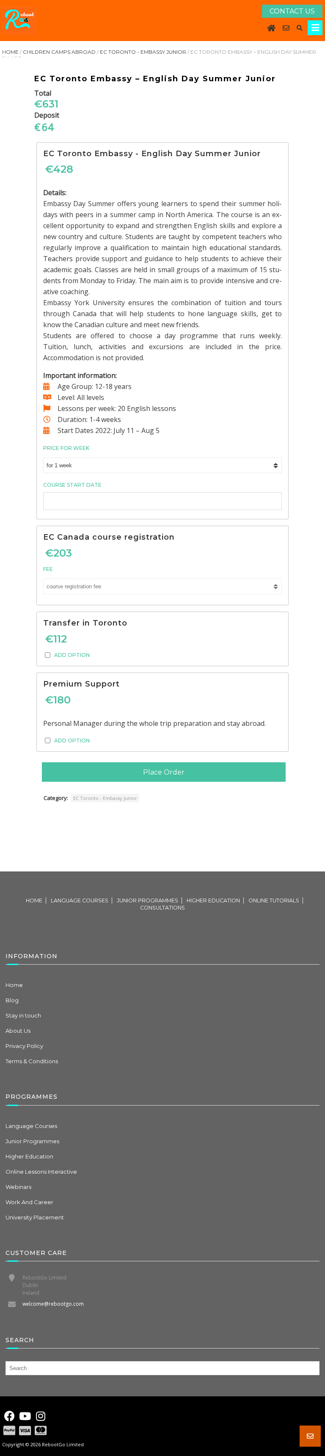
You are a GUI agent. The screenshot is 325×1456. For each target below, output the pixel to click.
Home (10, 52)
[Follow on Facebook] (9, 1416)
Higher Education (213, 900)
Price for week (66, 448)
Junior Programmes (147, 900)
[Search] (300, 28)
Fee (48, 569)
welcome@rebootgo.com (53, 1303)
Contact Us (292, 11)
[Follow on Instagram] (40, 1416)
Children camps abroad (59, 52)
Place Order (164, 772)
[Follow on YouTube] (25, 1416)
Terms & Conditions (32, 1061)
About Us (18, 1030)
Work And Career (29, 1202)
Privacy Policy (24, 1045)
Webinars (18, 1186)
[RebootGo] (19, 20)
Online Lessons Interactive (41, 1171)
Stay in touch (23, 1015)
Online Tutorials (273, 900)
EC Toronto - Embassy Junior (143, 52)
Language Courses (79, 900)
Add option (72, 655)
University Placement (35, 1217)
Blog (12, 1000)
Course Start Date (72, 485)
